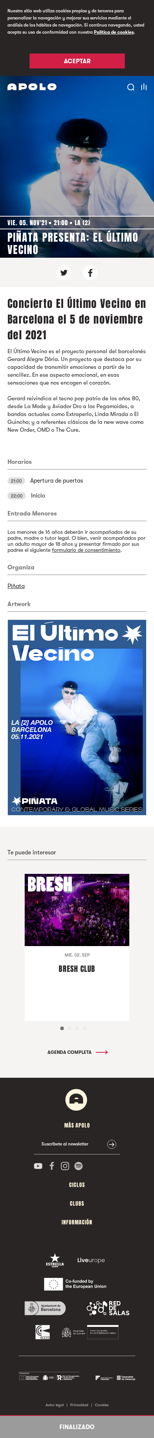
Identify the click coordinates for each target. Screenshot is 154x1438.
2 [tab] (69, 1028)
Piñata (16, 586)
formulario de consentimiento (86, 550)
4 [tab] (84, 1028)
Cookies (102, 1405)
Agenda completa (70, 1052)
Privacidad (79, 1405)
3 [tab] (77, 1028)
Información (77, 1222)
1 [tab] (62, 1028)
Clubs (77, 1204)
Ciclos (77, 1185)
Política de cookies (114, 32)
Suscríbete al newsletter (64, 1144)
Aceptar (77, 61)
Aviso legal (55, 1405)
